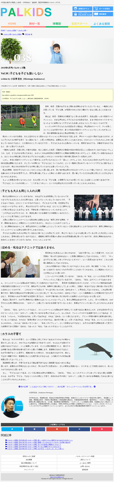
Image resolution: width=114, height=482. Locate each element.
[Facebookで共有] (34, 429)
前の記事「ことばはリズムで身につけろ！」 (38, 387)
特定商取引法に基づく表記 (29, 466)
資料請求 (85, 470)
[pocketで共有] (102, 429)
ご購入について (85, 460)
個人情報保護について (29, 463)
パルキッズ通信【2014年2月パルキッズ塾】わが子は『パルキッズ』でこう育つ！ (35, 449)
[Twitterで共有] (12, 429)
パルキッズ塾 (7, 34)
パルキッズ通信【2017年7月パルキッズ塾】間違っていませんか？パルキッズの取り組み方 (38, 442)
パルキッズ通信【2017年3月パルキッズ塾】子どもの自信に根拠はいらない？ (34, 444)
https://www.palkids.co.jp (57, 477)
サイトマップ (29, 470)
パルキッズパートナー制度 (85, 456)
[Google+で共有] (57, 429)
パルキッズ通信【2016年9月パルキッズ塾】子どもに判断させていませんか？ (34, 446)
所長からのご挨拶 (29, 456)
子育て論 (27, 34)
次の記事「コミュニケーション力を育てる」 (76, 387)
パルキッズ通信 (16, 34)
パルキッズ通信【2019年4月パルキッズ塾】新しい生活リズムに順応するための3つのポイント (40, 440)
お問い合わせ (85, 466)
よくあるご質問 (85, 463)
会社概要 (29, 460)
